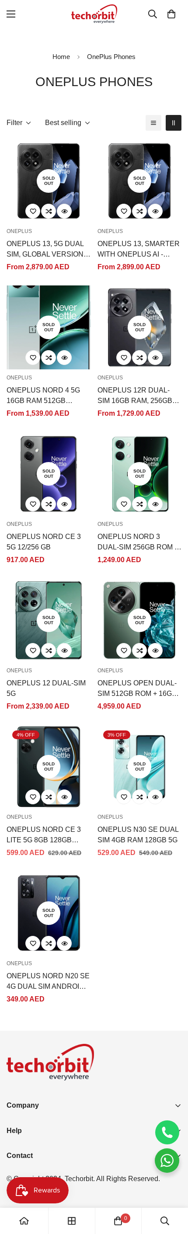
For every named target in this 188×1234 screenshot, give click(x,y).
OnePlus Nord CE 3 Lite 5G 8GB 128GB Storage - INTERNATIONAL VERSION (44, 835)
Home (61, 56)
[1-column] (153, 123)
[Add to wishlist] (32, 211)
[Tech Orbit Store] (94, 14)
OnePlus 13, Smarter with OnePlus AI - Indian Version (138, 250)
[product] (24, 1221)
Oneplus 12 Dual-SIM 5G (46, 688)
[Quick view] (64, 211)
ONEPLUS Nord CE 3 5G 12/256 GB (44, 542)
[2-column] (173, 123)
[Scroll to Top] (172, 1187)
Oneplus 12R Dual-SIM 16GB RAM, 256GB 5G (134, 396)
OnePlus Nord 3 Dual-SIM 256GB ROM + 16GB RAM (137, 543)
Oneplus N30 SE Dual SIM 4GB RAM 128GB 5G (137, 835)
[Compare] (48, 211)
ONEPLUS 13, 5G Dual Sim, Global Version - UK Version (47, 250)
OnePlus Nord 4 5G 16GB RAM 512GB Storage (43, 396)
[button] (171, 14)
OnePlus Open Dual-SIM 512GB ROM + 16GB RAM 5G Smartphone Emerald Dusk (137, 689)
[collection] (71, 1221)
